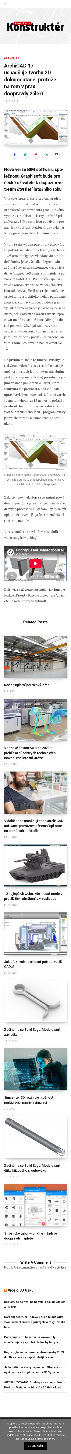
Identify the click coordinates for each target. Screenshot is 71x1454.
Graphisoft (38, 601)
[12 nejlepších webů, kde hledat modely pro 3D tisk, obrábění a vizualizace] (35, 866)
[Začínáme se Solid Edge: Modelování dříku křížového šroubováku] (35, 1137)
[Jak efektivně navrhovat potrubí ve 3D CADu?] (35, 933)
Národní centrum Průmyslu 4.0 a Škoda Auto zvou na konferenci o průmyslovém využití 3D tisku (34, 1322)
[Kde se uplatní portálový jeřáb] (35, 657)
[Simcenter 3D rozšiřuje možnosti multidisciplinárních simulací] (35, 1069)
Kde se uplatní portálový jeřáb (26, 685)
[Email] (56, 154)
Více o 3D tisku (21, 1290)
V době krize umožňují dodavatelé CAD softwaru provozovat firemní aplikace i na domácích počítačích (33, 826)
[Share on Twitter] (25, 154)
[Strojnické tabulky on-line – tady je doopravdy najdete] (35, 1205)
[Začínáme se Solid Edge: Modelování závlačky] (35, 1001)
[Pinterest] (36, 154)
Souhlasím (35, 1446)
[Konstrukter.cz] (35, 26)
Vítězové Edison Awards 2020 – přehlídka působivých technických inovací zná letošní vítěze (30, 753)
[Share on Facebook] (15, 154)
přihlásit (61, 1267)
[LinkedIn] (46, 154)
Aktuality (11, 58)
